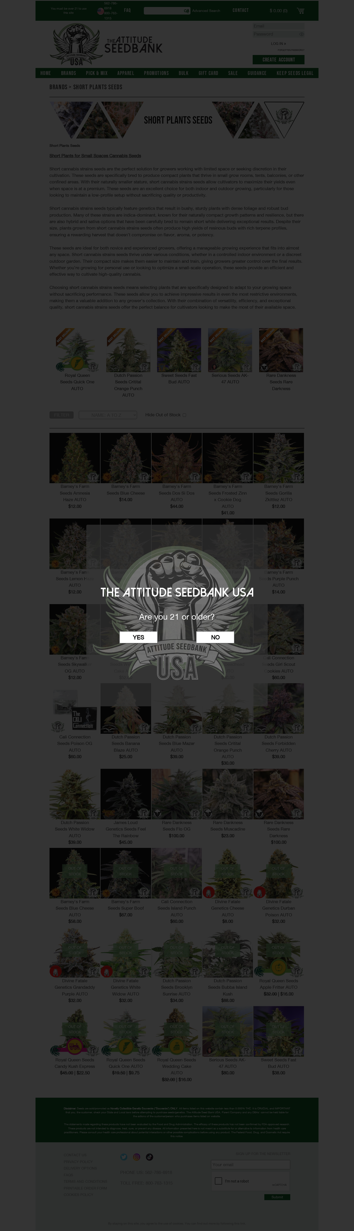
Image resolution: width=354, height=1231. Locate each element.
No (215, 637)
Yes (138, 637)
